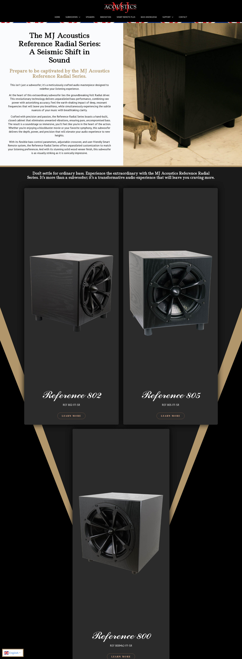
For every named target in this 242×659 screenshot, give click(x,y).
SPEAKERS (90, 17)
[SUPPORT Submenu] (173, 17)
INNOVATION (105, 17)
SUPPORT (166, 17)
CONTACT (183, 17)
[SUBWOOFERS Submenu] (80, 17)
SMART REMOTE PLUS (126, 17)
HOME (57, 17)
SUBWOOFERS (72, 17)
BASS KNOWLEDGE (149, 17)
